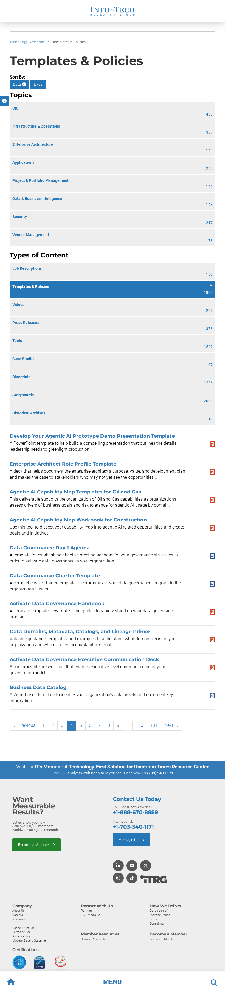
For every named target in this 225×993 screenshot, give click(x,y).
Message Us (129, 839)
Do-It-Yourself (159, 910)
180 (139, 725)
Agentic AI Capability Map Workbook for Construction (78, 520)
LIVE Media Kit (90, 915)
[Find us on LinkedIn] (118, 866)
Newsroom (19, 919)
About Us (18, 910)
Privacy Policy (21, 936)
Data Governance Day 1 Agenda (50, 547)
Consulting (157, 923)
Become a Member (34, 844)
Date (17, 84)
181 (154, 725)
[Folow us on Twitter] (145, 866)
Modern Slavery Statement (30, 940)
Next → (171, 725)
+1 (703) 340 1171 (157, 773)
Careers (17, 915)
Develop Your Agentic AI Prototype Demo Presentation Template (92, 436)
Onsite (154, 919)
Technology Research (27, 42)
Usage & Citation (23, 928)
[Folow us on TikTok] (132, 878)
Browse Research (93, 939)
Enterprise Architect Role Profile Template (63, 464)
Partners (87, 910)
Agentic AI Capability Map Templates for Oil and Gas (75, 492)
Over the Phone (160, 915)
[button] (112, 982)
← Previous (24, 725)
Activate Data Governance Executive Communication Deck (84, 659)
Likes (38, 84)
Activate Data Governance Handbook (57, 603)
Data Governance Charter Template (55, 575)
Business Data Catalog (38, 687)
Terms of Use (21, 932)
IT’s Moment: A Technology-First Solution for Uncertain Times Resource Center (122, 767)
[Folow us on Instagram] (118, 878)
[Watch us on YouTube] (132, 866)
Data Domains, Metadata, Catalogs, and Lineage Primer (80, 631)
